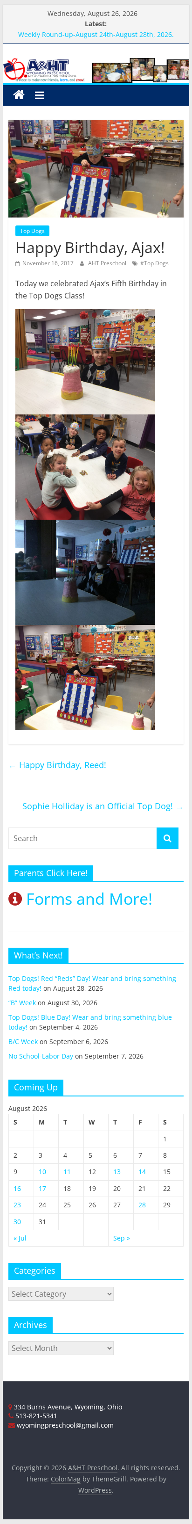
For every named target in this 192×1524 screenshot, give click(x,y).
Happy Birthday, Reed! (57, 764)
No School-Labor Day (40, 1056)
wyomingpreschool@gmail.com (64, 1425)
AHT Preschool (108, 263)
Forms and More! (87, 898)
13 (117, 1171)
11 (67, 1171)
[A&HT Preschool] (18, 95)
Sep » (121, 1238)
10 (42, 1171)
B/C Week (23, 1041)
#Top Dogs (154, 263)
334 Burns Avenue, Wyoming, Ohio (67, 1406)
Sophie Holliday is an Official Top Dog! (103, 806)
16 (17, 1188)
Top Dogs (32, 231)
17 (42, 1188)
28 (142, 1204)
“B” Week (22, 1002)
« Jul (20, 1238)
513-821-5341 (35, 1415)
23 (17, 1204)
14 (142, 1171)
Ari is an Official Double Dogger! (68, 28)
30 (17, 1221)
